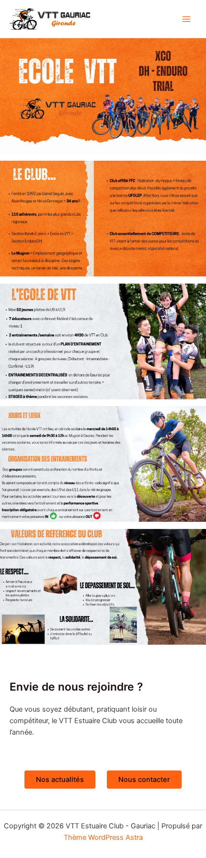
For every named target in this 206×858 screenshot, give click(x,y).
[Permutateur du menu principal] (186, 19)
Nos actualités (60, 779)
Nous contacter (144, 779)
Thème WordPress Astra (103, 837)
